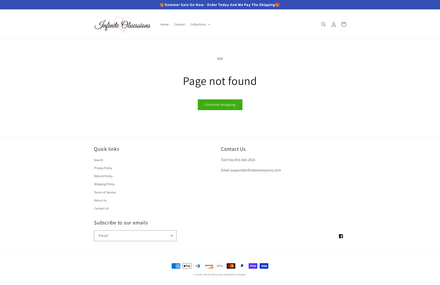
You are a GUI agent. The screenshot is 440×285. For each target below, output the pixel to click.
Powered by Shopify (235, 274)
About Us (100, 200)
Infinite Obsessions (213, 274)
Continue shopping (220, 104)
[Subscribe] (171, 235)
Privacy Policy (103, 168)
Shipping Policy (104, 184)
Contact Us (101, 208)
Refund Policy (103, 176)
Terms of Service (105, 192)
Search (98, 160)
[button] (200, 24)
